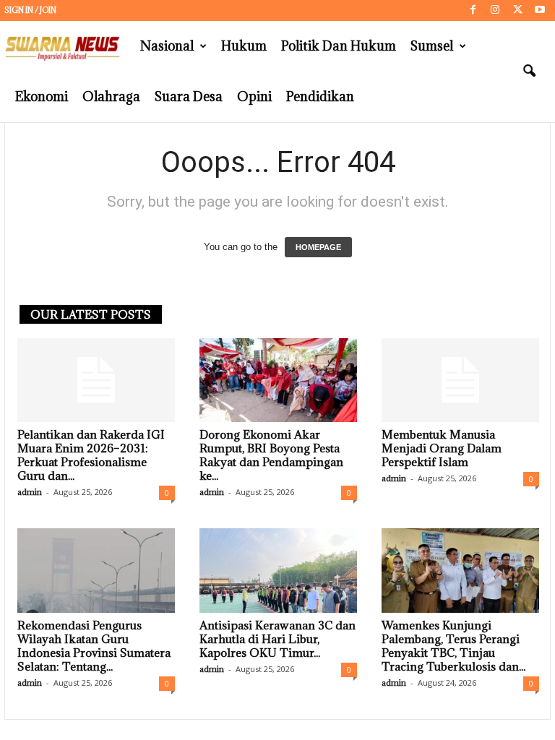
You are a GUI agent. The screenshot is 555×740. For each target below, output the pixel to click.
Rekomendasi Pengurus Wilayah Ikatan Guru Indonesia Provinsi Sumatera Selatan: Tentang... (94, 646)
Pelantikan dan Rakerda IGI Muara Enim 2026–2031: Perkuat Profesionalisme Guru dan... (91, 455)
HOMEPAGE (318, 247)
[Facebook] (472, 10)
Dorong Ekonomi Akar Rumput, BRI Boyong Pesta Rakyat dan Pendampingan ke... (271, 455)
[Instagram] (495, 10)
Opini (254, 96)
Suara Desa (189, 96)
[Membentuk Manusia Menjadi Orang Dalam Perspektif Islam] (460, 380)
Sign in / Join (30, 10)
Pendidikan (320, 96)
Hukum (244, 46)
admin (29, 491)
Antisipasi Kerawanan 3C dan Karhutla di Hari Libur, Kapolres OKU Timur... (277, 639)
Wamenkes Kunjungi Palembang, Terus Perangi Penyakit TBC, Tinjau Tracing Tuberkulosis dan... (453, 646)
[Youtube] (539, 10)
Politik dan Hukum (338, 46)
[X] (517, 10)
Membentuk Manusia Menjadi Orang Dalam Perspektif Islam (442, 448)
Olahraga (111, 96)
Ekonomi (41, 96)
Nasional (167, 46)
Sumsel (431, 46)
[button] (529, 71)
